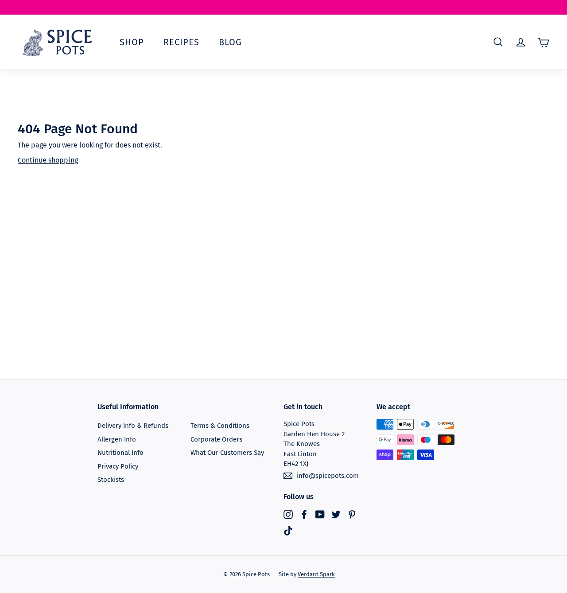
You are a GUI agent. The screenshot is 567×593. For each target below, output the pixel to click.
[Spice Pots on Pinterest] (352, 514)
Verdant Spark (316, 574)
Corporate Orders (216, 439)
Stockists (110, 480)
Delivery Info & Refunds (132, 426)
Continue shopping (48, 160)
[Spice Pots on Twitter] (336, 514)
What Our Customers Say (227, 453)
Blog (230, 42)
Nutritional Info (120, 453)
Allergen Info (116, 439)
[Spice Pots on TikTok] (288, 531)
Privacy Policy (117, 466)
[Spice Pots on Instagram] (288, 514)
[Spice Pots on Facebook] (304, 514)
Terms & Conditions (219, 426)
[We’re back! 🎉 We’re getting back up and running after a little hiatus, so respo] (283, 7)
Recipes (181, 42)
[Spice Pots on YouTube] (320, 514)
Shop (132, 42)
